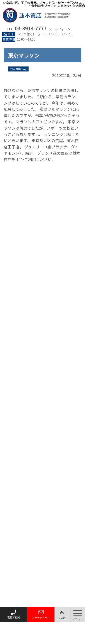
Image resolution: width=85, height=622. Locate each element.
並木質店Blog (18, 69)
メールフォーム (59, 29)
